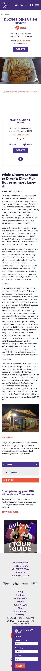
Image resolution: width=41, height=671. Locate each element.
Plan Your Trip (21, 5)
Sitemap (20, 614)
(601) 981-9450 (23, 40)
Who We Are (20, 604)
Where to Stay (20, 569)
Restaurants (20, 562)
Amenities (8, 479)
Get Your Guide (10, 512)
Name (17, 640)
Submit (20, 665)
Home (8, 14)
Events (20, 572)
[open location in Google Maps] (20, 91)
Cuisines (7, 464)
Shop (20, 608)
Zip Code (18, 656)
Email (17, 648)
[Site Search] (31, 5)
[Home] (5, 5)
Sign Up (19, 636)
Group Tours (20, 598)
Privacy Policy (20, 611)
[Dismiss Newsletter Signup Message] (39, 627)
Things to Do (20, 565)
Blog (20, 591)
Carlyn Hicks (7, 437)
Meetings (20, 595)
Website (20, 49)
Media (20, 601)
